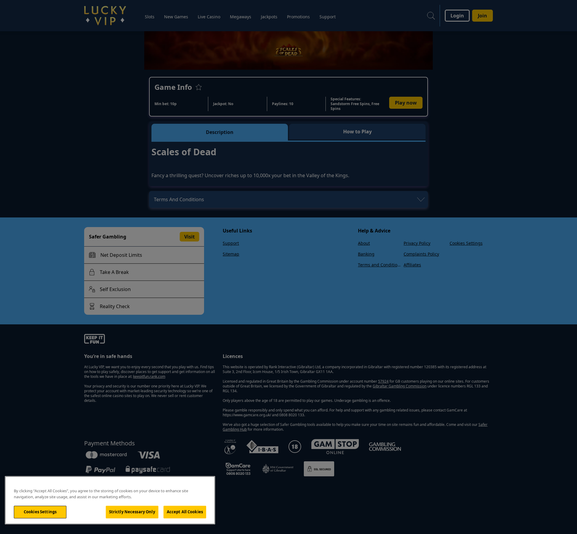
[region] (110, 500)
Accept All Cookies (185, 511)
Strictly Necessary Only (132, 511)
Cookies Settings (40, 511)
